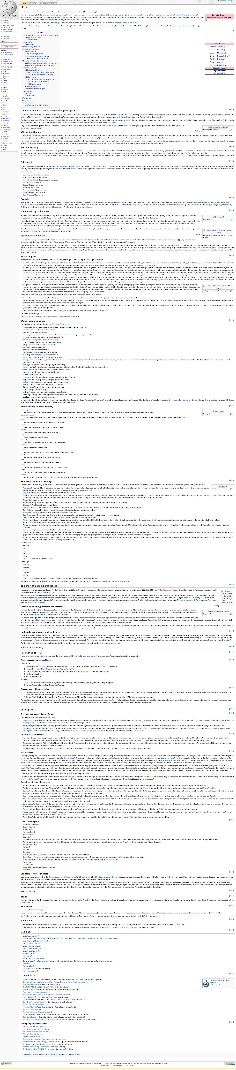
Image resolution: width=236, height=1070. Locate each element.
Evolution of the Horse (29, 205)
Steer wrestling (28, 809)
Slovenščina (6, 141)
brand (23, 763)
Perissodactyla (222, 56)
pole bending (41, 804)
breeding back (116, 120)
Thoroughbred (90, 400)
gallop (70, 806)
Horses (53, 1054)
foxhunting (68, 738)
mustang (82, 327)
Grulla (25, 518)
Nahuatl (5, 125)
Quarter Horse (140, 618)
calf (154, 760)
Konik (113, 122)
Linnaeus (217, 73)
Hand (25, 367)
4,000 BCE (100, 115)
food (64, 17)
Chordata (220, 50)
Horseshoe (80, 938)
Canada (220, 135)
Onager (25, 185)
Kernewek (6, 120)
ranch (59, 801)
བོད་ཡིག (5, 78)
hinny (189, 166)
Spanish (150, 756)
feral (95, 135)
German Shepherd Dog (45, 592)
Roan (25, 532)
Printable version (8, 61)
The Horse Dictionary (59, 324)
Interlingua (6, 112)
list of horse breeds (31, 643)
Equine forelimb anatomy (95, 938)
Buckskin (26, 503)
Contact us (6, 36)
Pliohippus (34, 207)
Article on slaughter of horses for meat (36, 1012)
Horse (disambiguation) (87, 12)
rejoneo (34, 824)
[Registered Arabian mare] (218, 611)
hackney (26, 365)
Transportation (73, 1054)
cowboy (191, 756)
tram (33, 17)
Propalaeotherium (202, 205)
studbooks (98, 618)
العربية (5, 71)
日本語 (5, 132)
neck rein (170, 758)
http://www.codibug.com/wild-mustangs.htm (88, 155)
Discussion (32, 3)
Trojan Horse (27, 953)
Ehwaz (25, 963)
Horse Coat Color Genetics (32, 1004)
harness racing (184, 400)
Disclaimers (129, 1065)
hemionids (74, 166)
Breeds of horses (29, 989)
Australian (47, 330)
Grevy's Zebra (28, 195)
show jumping (209, 638)
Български (6, 76)
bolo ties (125, 779)
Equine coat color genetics (60, 581)
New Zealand (72, 138)
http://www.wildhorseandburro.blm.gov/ (34, 155)
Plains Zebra (27, 192)
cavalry (143, 26)
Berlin (225, 120)
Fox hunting (27, 829)
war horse (42, 332)
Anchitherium (45, 207)
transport (139, 15)
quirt (210, 766)
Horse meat (27, 968)
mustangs (24, 138)
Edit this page (44, 3)
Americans (65, 756)
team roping (188, 812)
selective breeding (92, 610)
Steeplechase (28, 869)
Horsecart (26, 956)
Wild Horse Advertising (31, 984)
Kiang (25, 187)
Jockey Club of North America (33, 1027)
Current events (7, 27)
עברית (5, 116)
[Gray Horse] (218, 217)
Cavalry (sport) (28, 827)
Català (5, 80)
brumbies (57, 138)
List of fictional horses (31, 943)
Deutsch (5, 89)
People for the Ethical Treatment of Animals (95, 877)
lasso (71, 758)
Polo (24, 842)
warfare (67, 26)
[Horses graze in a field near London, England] (219, 231)
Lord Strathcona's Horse (189, 26)
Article (24, 3)
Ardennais (158, 117)
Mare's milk (25, 916)
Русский (5, 138)
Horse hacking (28, 832)
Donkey (124, 23)
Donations (6, 38)
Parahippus (68, 207)
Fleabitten (26, 512)
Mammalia (221, 53)
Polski (5, 134)
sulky (109, 702)
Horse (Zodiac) (26, 902)
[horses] (223, 486)
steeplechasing (59, 669)
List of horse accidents (31, 948)
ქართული (6, 118)
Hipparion (78, 207)
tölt (108, 143)
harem (101, 221)
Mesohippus (215, 205)
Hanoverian (172, 638)
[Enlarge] (231, 130)
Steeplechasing (185, 700)
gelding (25, 352)
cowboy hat (66, 779)
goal (126, 842)
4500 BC (121, 17)
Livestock (62, 1054)
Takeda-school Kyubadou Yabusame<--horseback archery (43, 1039)
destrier (25, 340)
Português (6, 136)
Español (5, 96)
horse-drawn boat (190, 15)
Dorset (228, 602)
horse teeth (69, 938)
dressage (196, 638)
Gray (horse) (213, 537)
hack (25, 360)
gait (95, 143)
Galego (5, 105)
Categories (25, 1054)
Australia (215, 129)
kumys (106, 916)
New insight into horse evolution (34, 992)
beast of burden (53, 342)
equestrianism (28, 941)
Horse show (27, 835)
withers (23, 410)
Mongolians (107, 126)
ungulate (54, 15)
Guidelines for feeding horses (33, 1002)
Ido (4, 109)
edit (231, 109)
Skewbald (115, 520)
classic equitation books (31, 938)
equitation (209, 738)
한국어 (5, 107)
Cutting (25, 791)
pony (25, 385)
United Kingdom (142, 913)
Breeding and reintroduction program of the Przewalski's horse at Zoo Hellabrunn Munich (54, 982)
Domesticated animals (40, 1054)
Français (5, 103)
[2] (24, 979)
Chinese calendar (101, 900)
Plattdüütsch (6, 129)
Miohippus (226, 205)
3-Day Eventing (28, 859)
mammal (62, 15)
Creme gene (42, 961)
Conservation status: (214, 17)
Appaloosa (27, 488)
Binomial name (219, 68)
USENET (51, 1007)
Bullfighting (27, 824)
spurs (150, 779)
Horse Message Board (31, 1009)
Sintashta (45, 20)
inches (138, 240)
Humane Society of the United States (62, 877)
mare (25, 375)
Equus (219, 62)
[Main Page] (9, 9)
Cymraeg (5, 85)
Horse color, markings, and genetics (114, 581)
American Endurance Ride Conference (36, 1032)
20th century (34, 26)
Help (4, 34)
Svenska (5, 147)
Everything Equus (29, 1017)
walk (174, 738)
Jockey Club (66, 666)
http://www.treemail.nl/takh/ (30, 128)
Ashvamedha (27, 966)
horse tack (58, 938)
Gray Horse (206, 219)
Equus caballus (217, 985)
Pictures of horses (29, 1007)
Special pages (7, 59)
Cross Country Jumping (31, 857)
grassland (52, 221)
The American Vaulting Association (35, 1047)
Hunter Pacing (28, 839)
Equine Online (28, 1014)
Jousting (26, 837)
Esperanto (6, 98)
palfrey (25, 382)
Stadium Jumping (29, 854)
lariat (63, 758)
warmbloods (91, 638)
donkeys (62, 166)
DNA (178, 600)
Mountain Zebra (28, 190)
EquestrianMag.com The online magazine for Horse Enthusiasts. (46, 994)
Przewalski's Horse (58, 126)
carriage (178, 15)
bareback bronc (136, 817)
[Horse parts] (218, 411)
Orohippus (24, 207)
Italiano (5, 114)
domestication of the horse (51, 115)
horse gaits (47, 938)
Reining (25, 788)
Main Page (6, 22)
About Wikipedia (118, 1065)
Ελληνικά (5, 94)
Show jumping (28, 726)
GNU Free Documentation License (140, 1063)
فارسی (5, 100)
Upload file (6, 57)
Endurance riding (32, 692)
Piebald (90, 520)
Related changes (8, 54)
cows (156, 916)
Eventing (26, 728)
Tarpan (26, 120)
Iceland (136, 141)
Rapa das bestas (29, 844)
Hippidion (89, 207)
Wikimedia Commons (216, 980)
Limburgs (5, 123)
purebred (34, 610)
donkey (56, 23)
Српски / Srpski (7, 143)
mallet (82, 842)
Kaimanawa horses (90, 138)
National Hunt (40, 669)
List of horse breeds (30, 951)
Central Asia (76, 115)
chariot (170, 15)
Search (3, 41)
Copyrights (157, 1063)
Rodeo (25, 850)
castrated (36, 352)
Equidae (220, 59)
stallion (25, 392)
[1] (133, 23)
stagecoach (25, 17)
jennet (25, 372)
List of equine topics (30, 936)
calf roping (51, 812)
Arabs (145, 610)
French (43, 720)
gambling (46, 660)
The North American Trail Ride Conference (38, 1049)
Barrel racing (27, 804)
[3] (24, 999)
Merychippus (56, 207)
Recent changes (8, 29)
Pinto (25, 520)
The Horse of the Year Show (33, 1044)
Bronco (25, 327)
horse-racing (90, 656)
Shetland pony (191, 248)
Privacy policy (105, 1065)
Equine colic (111, 938)
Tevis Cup (97, 695)
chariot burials (56, 20)
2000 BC (24, 20)
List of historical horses (31, 946)
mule (144, 166)
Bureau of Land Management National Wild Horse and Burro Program (47, 1019)
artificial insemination (210, 625)
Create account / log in (226, 0)
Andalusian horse (37, 615)
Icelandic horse (29, 141)
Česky (5, 82)
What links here (7, 52)
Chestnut (26, 505)
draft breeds (59, 590)
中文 (4, 150)
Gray (25, 515)
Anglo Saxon (6, 69)
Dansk (5, 87)
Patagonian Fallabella (170, 590)
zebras (54, 166)
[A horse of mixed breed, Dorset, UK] (228, 594)
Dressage (26, 720)
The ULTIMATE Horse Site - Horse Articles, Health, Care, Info (45, 987)
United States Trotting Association (35, 1029)
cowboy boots (26, 779)
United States (209, 135)
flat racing (39, 666)
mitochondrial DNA (190, 600)
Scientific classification (220, 44)
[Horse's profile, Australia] (218, 127)
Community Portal (8, 25)
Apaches (40, 355)
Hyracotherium (114, 202)
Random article (7, 31)
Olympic (44, 717)
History (53, 3)
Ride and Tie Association (32, 1034)
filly (24, 345)
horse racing (27, 400)
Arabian (128, 618)
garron (25, 350)
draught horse (28, 342)
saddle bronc (158, 817)
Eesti (4, 91)
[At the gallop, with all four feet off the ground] (219, 287)
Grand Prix (180, 726)
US (153, 913)
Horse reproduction (30, 971)
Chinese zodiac (77, 900)
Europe (142, 117)
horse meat (37, 910)
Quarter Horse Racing (30, 1037)
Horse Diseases (28, 997)
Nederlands (6, 127)
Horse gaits (36, 314)
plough (41, 17)
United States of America (110, 809)
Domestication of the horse (76, 20)
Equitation (26, 748)
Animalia (220, 47)
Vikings (126, 141)
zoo (230, 120)
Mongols (73, 916)
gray (31, 961)
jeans (35, 779)
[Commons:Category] (206, 983)
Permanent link (7, 63)
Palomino (26, 525)
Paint (25, 522)
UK (232, 602)
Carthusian (98, 612)
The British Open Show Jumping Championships (40, 1042)
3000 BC (102, 23)
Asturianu (6, 73)
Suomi (5, 145)
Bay (24, 493)
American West (205, 756)
